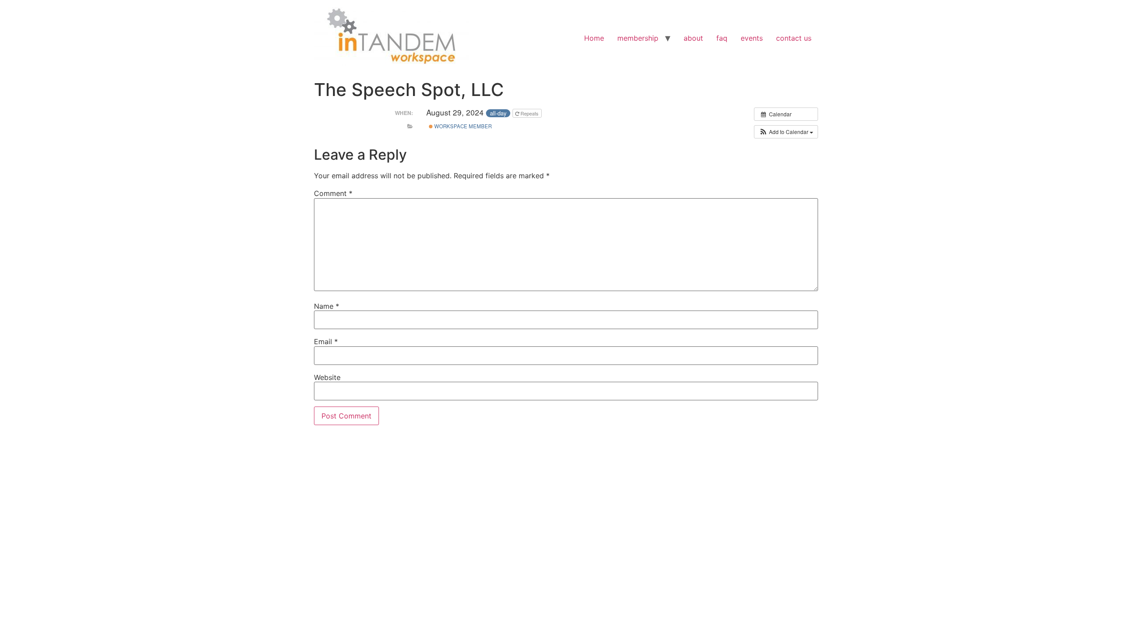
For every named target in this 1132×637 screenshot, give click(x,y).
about (693, 38)
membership (637, 38)
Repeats (529, 113)
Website (327, 377)
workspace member (462, 126)
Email (326, 341)
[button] (786, 132)
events (752, 38)
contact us (793, 38)
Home (594, 38)
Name (326, 306)
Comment (333, 193)
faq (721, 38)
